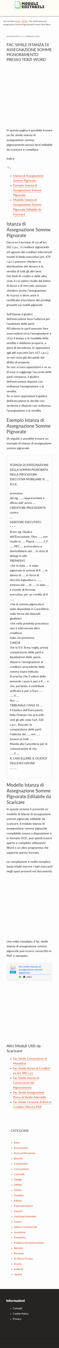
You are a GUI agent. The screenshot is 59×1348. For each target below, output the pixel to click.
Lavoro (18, 1221)
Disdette (19, 1195)
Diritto (17, 1190)
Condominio (21, 1163)
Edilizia (18, 1200)
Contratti (19, 1174)
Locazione (19, 1232)
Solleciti (18, 1269)
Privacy (17, 1319)
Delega (18, 1179)
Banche (18, 1158)
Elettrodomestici (23, 1206)
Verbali (18, 1274)
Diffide (18, 1185)
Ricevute (19, 1253)
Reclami (18, 1248)
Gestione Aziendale (25, 1216)
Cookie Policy (21, 1313)
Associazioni (21, 1148)
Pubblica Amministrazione (29, 1243)
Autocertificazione (24, 1153)
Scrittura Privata (23, 1258)
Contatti (17, 1308)
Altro (17, 1142)
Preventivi (20, 1237)
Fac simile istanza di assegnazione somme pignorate (30, 970)
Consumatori (21, 1169)
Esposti (18, 1211)
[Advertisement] (29, 97)
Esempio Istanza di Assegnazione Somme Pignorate (27, 190)
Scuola (18, 1264)
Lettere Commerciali (25, 1227)
